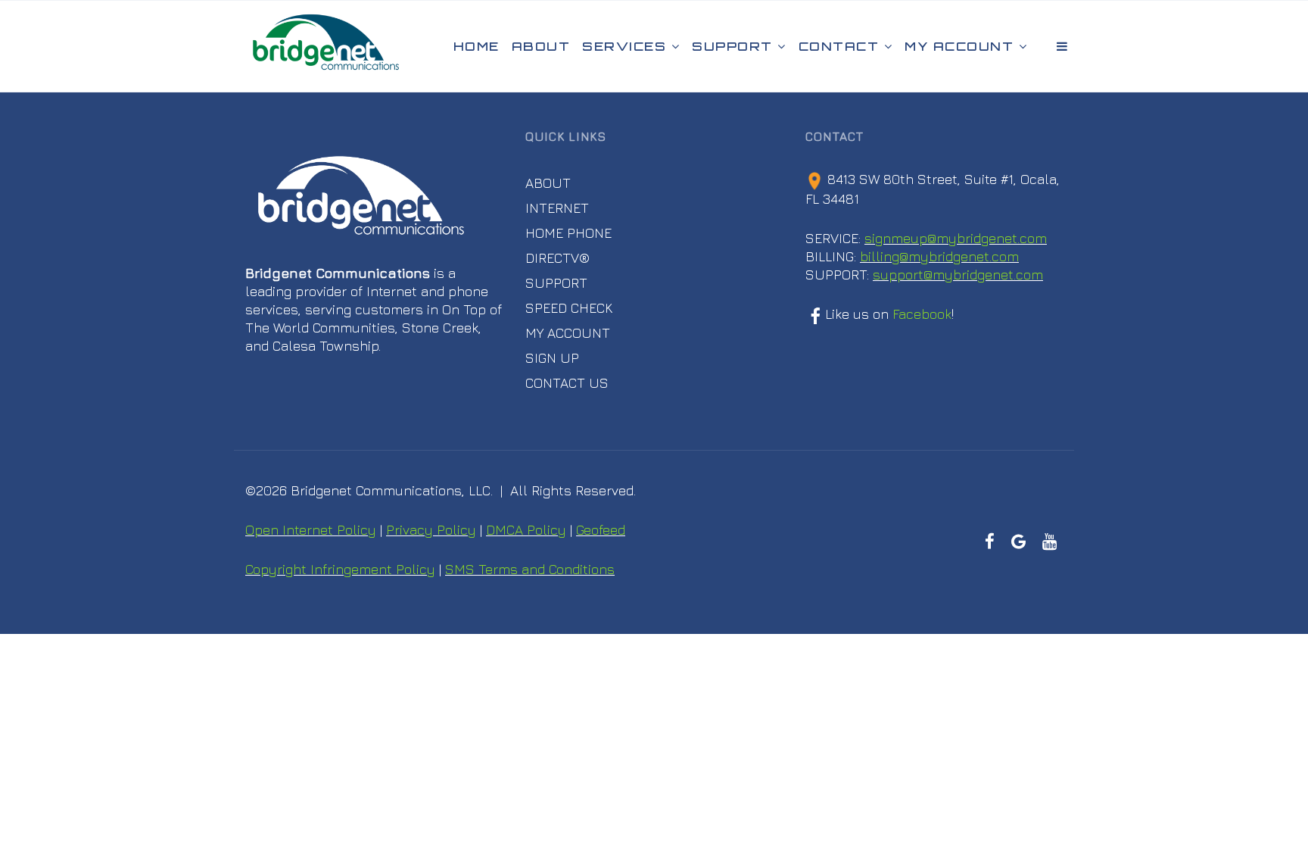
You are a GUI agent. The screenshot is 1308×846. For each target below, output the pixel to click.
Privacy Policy (431, 530)
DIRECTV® (557, 258)
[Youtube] (1049, 541)
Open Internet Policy (310, 530)
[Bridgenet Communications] (326, 46)
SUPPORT (556, 283)
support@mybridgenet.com (958, 275)
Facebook (921, 314)
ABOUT (548, 183)
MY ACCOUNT (567, 333)
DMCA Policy (526, 530)
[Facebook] (990, 541)
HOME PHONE (568, 233)
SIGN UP (552, 358)
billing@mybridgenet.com (939, 256)
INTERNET (557, 208)
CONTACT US (567, 383)
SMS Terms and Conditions (530, 569)
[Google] (1018, 541)
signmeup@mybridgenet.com (955, 238)
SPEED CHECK (568, 308)
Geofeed (600, 530)
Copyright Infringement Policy (340, 569)
